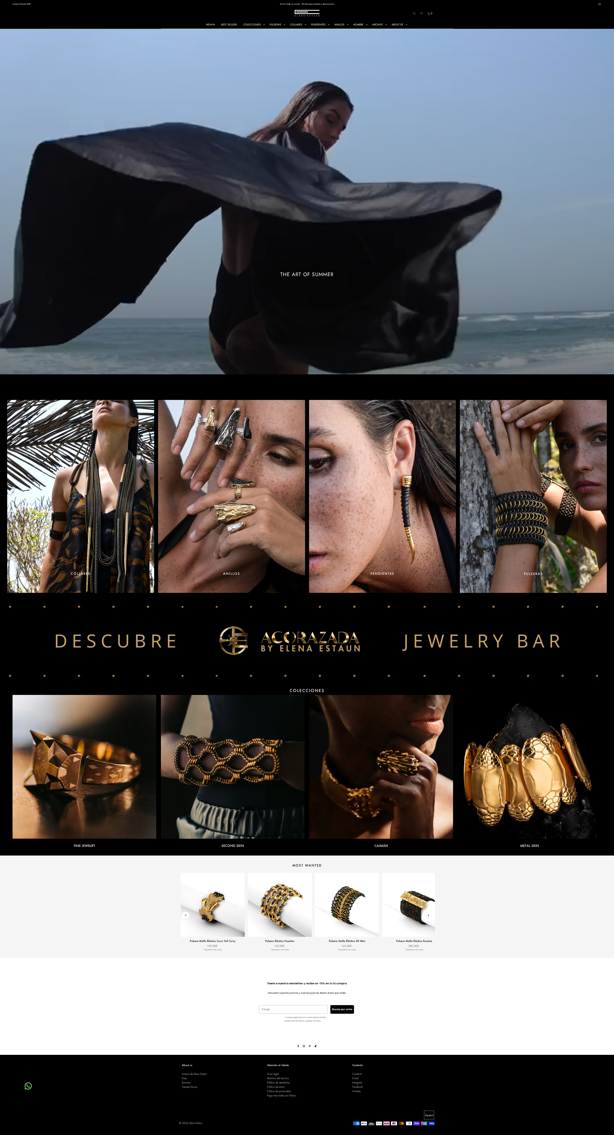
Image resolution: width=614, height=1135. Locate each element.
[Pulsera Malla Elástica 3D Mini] (347, 905)
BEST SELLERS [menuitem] (229, 24)
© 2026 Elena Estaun (190, 1123)
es (599, 4)
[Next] (428, 915)
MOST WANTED (307, 865)
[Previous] (185, 915)
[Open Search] (414, 13)
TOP (608, 1130)
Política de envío (276, 1087)
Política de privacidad (279, 1091)
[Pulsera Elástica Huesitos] (280, 905)
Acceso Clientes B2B (21, 3)
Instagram (357, 1082)
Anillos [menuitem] (339, 24)
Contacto (357, 1074)
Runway (186, 1082)
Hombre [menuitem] (358, 24)
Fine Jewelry (84, 846)
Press (184, 1078)
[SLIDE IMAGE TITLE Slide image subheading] (307, 641)
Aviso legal (273, 1074)
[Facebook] (298, 1046)
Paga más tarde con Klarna (281, 1095)
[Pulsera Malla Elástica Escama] (414, 905)
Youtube (356, 1091)
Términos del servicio (278, 1078)
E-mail (355, 1078)
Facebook (357, 1087)
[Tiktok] (315, 1046)
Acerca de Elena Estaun (194, 1074)
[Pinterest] (310, 1046)
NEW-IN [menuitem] (210, 24)
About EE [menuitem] (397, 24)
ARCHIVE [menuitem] (377, 24)
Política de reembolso (278, 1082)
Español (429, 1115)
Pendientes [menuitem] (318, 24)
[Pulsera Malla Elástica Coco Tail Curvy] (213, 905)
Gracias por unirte (342, 1009)
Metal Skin (529, 846)
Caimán (381, 846)
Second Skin (232, 846)
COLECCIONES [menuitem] (252, 24)
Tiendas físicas (189, 1087)
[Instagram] (304, 1046)
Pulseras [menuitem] (275, 24)
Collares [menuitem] (296, 24)
